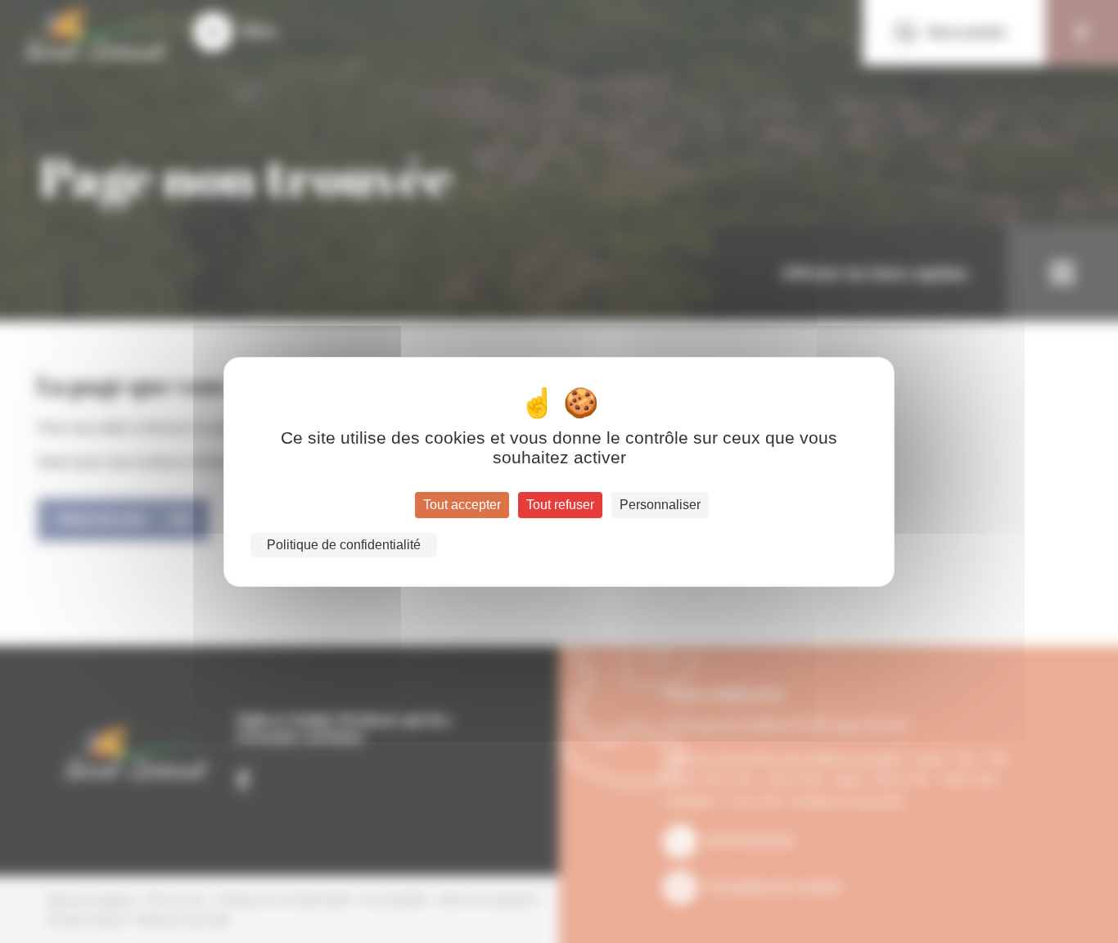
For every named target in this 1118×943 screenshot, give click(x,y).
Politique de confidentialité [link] (344, 545)
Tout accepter (462, 505)
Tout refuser (560, 505)
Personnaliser (660, 505)
